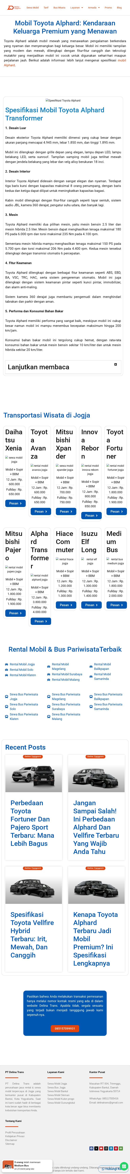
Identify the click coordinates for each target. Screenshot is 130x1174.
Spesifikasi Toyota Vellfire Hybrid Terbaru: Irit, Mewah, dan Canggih (32, 935)
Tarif (46, 7)
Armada (92, 7)
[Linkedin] (111, 1148)
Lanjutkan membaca (38, 367)
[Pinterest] (116, 1148)
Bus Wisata (59, 7)
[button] (63, 367)
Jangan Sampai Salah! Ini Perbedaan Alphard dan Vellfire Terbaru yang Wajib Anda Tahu (96, 827)
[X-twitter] (96, 1148)
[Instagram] (106, 1148)
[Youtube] (101, 1148)
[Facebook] (91, 1148)
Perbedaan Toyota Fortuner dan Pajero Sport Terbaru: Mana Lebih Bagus (32, 823)
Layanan (75, 7)
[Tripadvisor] (121, 1148)
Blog (119, 7)
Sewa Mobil (33, 7)
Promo (108, 7)
